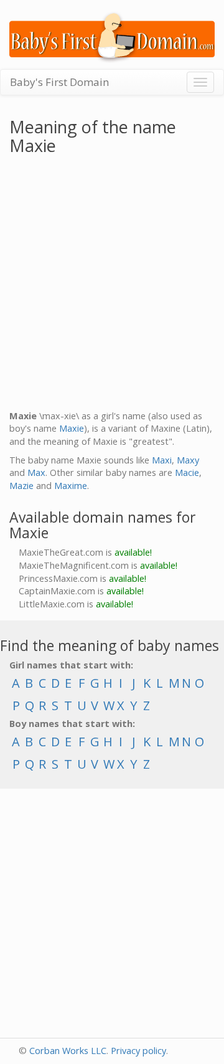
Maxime (70, 486)
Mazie (21, 486)
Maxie (71, 428)
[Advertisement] (112, 285)
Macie (187, 472)
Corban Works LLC (67, 1051)
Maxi (162, 460)
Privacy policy (138, 1051)
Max (36, 472)
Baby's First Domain (59, 82)
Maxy (188, 460)
